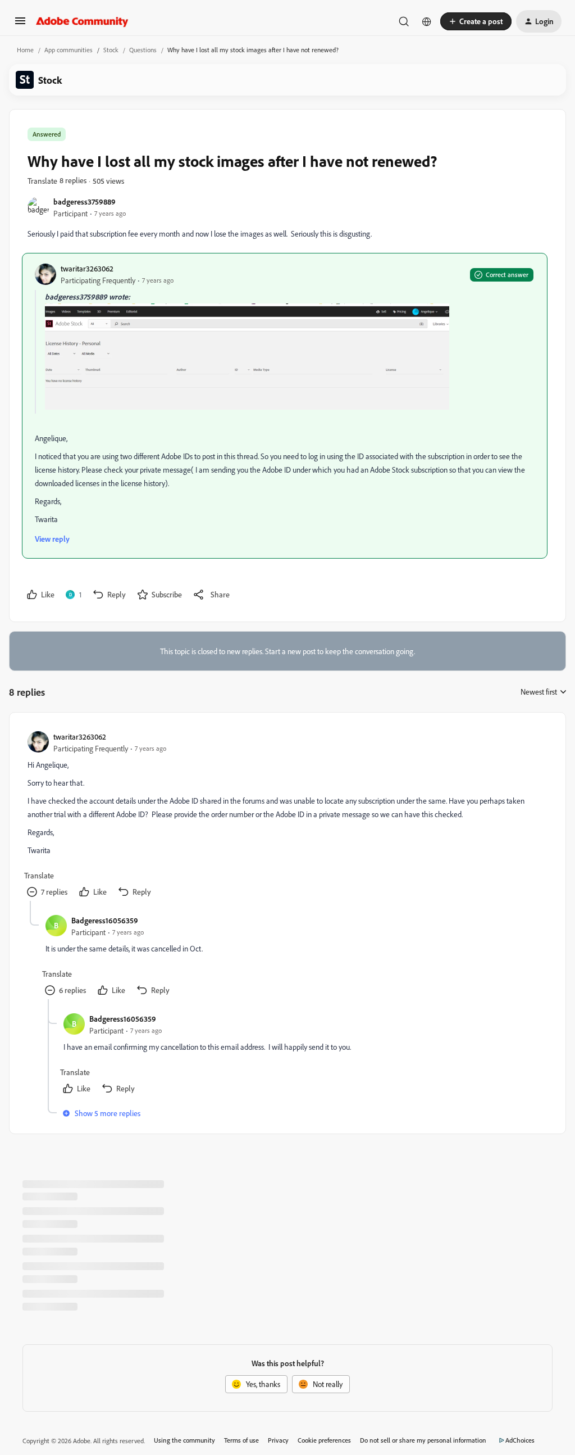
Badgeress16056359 (104, 920)
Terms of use (241, 1440)
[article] (287, 816)
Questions (143, 50)
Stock (110, 50)
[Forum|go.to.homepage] (82, 21)
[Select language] (427, 21)
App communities (68, 50)
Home (25, 50)
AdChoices (520, 1440)
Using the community (184, 1440)
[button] (20, 24)
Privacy (278, 1440)
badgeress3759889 (84, 201)
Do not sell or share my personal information (423, 1440)
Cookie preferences (324, 1440)
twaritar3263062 (87, 268)
